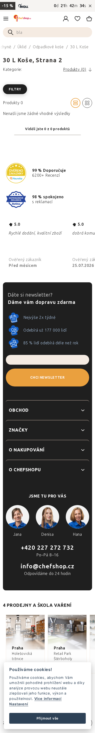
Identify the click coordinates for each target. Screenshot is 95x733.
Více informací (48, 698)
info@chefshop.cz (47, 566)
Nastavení (18, 704)
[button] (47, 89)
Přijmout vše (48, 718)
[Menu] (6, 19)
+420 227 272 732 (47, 547)
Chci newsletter (47, 377)
